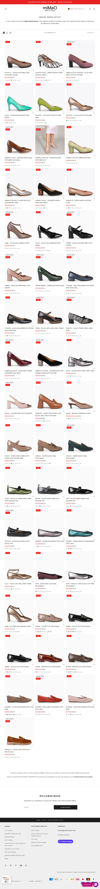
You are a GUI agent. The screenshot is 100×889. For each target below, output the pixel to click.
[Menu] (10, 876)
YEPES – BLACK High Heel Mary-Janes (49, 328)
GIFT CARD (8, 840)
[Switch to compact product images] (10, 32)
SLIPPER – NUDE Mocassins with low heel (80, 708)
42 (50, 463)
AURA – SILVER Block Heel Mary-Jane (80, 371)
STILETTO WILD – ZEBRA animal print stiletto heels (49, 74)
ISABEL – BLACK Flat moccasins (78, 626)
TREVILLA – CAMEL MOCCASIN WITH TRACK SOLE (17, 751)
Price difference (37, 845)
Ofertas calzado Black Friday (15, 855)
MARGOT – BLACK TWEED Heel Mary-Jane (79, 329)
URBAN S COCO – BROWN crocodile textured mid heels (18, 159)
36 (7, 208)
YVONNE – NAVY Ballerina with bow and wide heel (80, 287)
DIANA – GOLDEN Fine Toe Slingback (18, 413)
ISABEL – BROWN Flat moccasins (47, 667)
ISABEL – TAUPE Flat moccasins (47, 626)
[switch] (6, 881)
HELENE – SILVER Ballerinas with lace (49, 541)
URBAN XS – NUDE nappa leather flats (78, 202)
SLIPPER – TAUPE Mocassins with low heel (19, 708)
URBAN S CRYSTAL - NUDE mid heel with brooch (48, 159)
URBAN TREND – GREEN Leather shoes (49, 285)
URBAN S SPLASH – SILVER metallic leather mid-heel (18, 202)
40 (46, 80)
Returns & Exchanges (38, 842)
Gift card (34, 839)
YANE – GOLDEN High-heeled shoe (18, 626)
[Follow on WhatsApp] (26, 865)
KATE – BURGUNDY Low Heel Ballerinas (46, 585)
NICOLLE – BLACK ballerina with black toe (17, 542)
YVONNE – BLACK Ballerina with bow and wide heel (19, 329)
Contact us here (63, 835)
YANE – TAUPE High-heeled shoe (17, 243)
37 (7, 123)
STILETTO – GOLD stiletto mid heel (79, 115)
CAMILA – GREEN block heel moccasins (76, 457)
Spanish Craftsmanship (13, 834)
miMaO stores (9, 837)
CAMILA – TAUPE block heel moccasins (45, 457)
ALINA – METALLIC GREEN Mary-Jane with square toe (18, 500)
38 (11, 80)
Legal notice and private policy (84, 872)
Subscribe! (66, 807)
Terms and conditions (64, 872)
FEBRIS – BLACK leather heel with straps (79, 244)
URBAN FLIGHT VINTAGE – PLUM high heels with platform (79, 74)
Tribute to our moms (12, 849)
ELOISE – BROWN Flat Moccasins (78, 667)
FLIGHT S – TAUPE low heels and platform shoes (17, 74)
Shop (44, 820)
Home (38, 820)
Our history (9, 830)
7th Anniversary (10, 852)
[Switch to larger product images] (4, 32)
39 (44, 421)
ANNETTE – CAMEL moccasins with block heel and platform (48, 414)
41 (46, 123)
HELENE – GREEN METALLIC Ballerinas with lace (80, 542)
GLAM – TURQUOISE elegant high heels (17, 116)
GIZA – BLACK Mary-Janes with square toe (77, 500)
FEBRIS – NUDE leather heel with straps (17, 287)
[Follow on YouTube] (21, 865)
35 (66, 120)
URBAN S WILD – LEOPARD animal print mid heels (47, 202)
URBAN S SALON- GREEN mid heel (78, 158)
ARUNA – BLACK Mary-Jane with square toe (47, 500)
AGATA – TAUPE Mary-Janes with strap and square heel (17, 457)
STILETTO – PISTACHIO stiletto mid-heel (48, 116)
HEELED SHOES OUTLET (56, 820)
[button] (90, 884)
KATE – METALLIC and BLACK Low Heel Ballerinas (80, 585)
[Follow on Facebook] (6, 865)
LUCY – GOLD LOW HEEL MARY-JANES (18, 584)
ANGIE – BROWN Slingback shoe (78, 413)
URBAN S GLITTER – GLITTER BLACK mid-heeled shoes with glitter (49, 372)
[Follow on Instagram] (11, 865)
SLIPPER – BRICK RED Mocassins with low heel (49, 708)
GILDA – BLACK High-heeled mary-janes (48, 244)
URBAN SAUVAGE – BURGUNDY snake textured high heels (18, 372)
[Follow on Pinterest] (16, 865)
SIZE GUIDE (35, 830)
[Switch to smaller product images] (7, 32)
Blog (6, 858)
